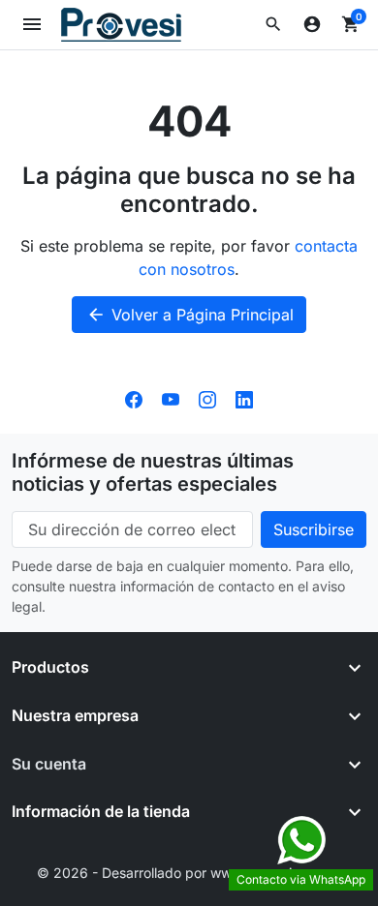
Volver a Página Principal (190, 314)
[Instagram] (207, 398)
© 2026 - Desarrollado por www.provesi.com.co (189, 872)
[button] (273, 24)
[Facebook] (133, 398)
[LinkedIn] (244, 398)
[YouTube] (170, 398)
